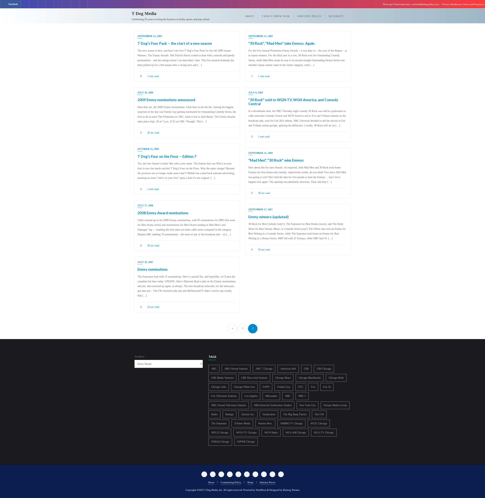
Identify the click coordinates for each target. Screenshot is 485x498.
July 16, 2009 (145, 92)
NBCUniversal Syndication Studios (273, 405)
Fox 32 (327, 386)
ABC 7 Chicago (264, 368)
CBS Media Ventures (222, 377)
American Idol (288, 368)
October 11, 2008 (148, 149)
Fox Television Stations (223, 396)
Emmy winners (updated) (268, 217)
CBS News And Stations (254, 377)
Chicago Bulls (336, 377)
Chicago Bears (283, 377)
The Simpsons (218, 423)
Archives (139, 356)
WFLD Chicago (219, 432)
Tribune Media (242, 423)
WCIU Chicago (319, 423)
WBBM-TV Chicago (291, 423)
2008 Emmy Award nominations (163, 213)
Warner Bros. (265, 423)
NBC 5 (302, 396)
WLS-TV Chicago (324, 432)
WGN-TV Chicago (246, 432)
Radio (214, 414)
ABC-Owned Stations (236, 368)
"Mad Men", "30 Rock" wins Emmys (276, 160)
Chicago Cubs (218, 386)
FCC (300, 386)
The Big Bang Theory (295, 414)
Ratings (229, 414)
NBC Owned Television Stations (228, 405)
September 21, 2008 (260, 153)
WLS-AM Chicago (296, 432)
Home (250, 482)
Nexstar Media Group (335, 405)
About (211, 482)
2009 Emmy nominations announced (166, 100)
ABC (214, 368)
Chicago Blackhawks (310, 377)
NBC (287, 396)
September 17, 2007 (260, 209)
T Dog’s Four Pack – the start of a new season (175, 43)
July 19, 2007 (145, 262)
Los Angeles (250, 396)
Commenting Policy (231, 482)
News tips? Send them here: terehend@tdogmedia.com (410, 4)
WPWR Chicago (246, 441)
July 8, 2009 (255, 92)
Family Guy (283, 386)
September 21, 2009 (260, 36)
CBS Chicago (324, 368)
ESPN (266, 386)
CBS (306, 368)
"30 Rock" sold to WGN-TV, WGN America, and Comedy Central (293, 102)
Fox (313, 386)
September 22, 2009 (150, 36)
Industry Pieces (267, 482)
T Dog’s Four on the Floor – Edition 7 (167, 156)
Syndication (269, 414)
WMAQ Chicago (220, 441)
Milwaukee (271, 396)
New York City (308, 405)
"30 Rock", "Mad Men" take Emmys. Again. (281, 43)
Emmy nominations (153, 269)
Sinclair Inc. (248, 414)
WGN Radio (271, 432)
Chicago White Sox (244, 386)
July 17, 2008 (145, 205)
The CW (319, 414)
